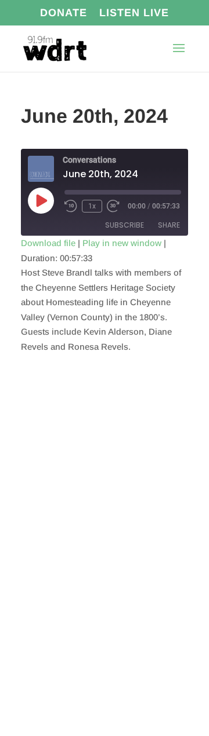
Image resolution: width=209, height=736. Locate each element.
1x (92, 206)
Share (169, 225)
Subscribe (124, 225)
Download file (48, 243)
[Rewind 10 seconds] (70, 206)
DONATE (63, 13)
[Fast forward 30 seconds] (113, 206)
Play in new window (121, 243)
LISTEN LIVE (134, 13)
